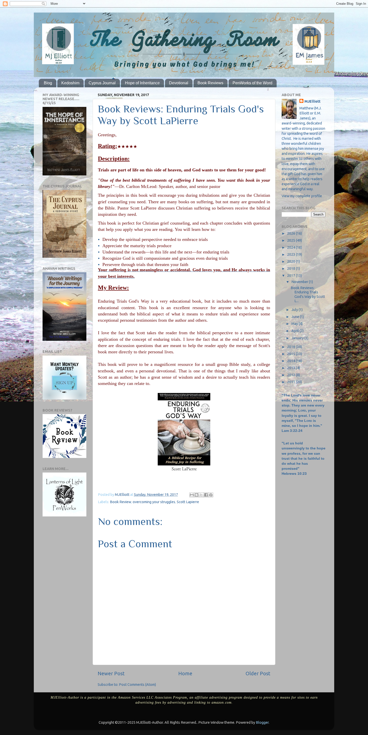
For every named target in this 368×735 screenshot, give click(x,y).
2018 (291, 268)
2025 (291, 240)
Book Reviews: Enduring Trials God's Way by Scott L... (308, 294)
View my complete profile (302, 196)
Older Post (258, 673)
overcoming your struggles (154, 502)
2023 (291, 254)
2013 (291, 368)
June (295, 317)
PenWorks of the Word (252, 83)
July (295, 310)
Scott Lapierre (188, 502)
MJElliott (312, 101)
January (297, 338)
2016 (291, 347)
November (300, 282)
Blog (48, 83)
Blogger (262, 722)
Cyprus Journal (102, 83)
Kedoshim (70, 83)
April (295, 331)
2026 (291, 233)
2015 (291, 354)
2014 (291, 361)
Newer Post (111, 673)
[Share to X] (201, 494)
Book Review (120, 502)
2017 (291, 276)
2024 (291, 247)
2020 (291, 261)
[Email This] (191, 494)
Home (185, 673)
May (295, 324)
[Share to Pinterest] (210, 494)
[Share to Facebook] (206, 494)
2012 (291, 375)
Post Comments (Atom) (137, 685)
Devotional (178, 83)
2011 (291, 382)
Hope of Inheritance (142, 83)
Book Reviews (210, 83)
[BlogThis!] (196, 494)
